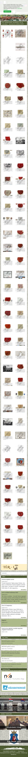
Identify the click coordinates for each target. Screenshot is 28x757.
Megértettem (7, 11)
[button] (1, 16)
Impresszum (21, 751)
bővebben (23, 589)
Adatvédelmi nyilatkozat (9, 751)
